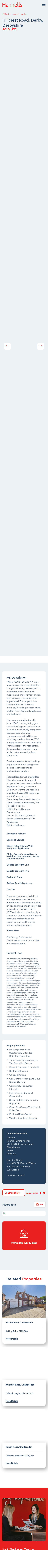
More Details (12, 1338)
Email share (14, 1192)
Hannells (12, 5)
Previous (7, 346)
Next (40, 346)
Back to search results (15, 14)
